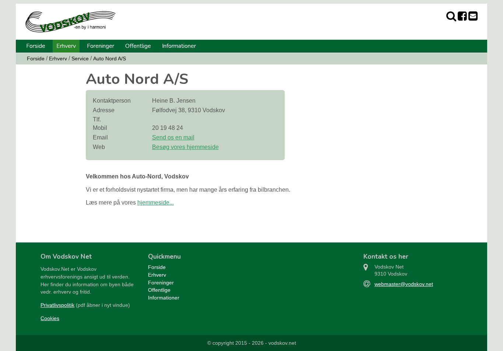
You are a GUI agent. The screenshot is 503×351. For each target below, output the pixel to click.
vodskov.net (282, 343)
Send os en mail (173, 137)
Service (80, 58)
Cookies (50, 318)
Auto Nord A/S (109, 58)
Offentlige (138, 46)
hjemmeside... (155, 202)
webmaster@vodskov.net (403, 284)
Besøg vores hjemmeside (185, 147)
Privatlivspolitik (57, 305)
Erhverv (66, 46)
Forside (35, 46)
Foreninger (100, 46)
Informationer (179, 46)
